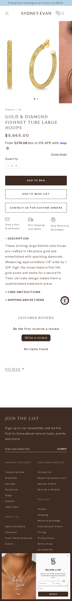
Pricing (42, 532)
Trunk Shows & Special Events (19, 541)
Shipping (43, 515)
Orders (42, 509)
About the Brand (15, 526)
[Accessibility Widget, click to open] (64, 300)
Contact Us (44, 472)
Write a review (36, 337)
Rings (8, 495)
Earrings (10, 484)
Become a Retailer (49, 489)
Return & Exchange (49, 521)
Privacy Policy (46, 538)
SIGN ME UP (53, 594)
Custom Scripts (14, 472)
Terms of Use (45, 544)
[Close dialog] (67, 555)
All (19, 110)
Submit (62, 449)
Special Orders (47, 484)
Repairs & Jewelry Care (52, 478)
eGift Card (11, 507)
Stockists (11, 532)
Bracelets (11, 478)
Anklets (10, 501)
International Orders (50, 526)
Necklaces (11, 489)
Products (9, 110)
